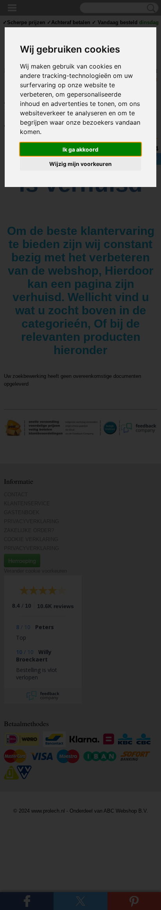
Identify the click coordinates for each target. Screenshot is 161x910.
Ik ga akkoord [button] (80, 149)
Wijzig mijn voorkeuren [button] (80, 163)
